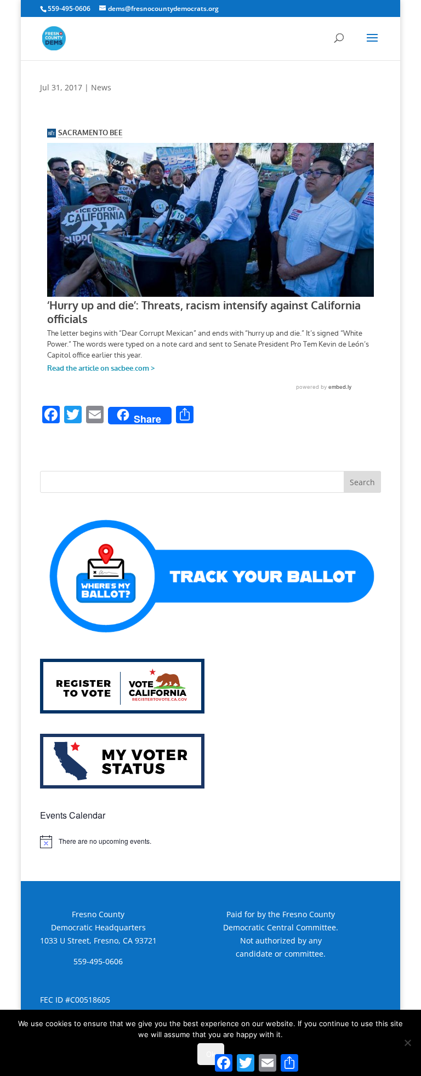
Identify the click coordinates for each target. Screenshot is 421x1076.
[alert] (210, 841)
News (101, 87)
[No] (407, 1042)
